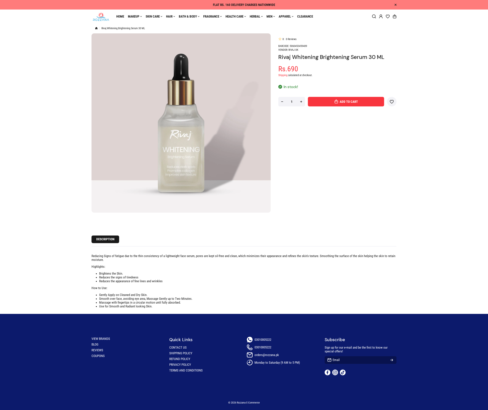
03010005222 (262, 340)
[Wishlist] (388, 16)
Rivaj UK (293, 49)
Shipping (282, 75)
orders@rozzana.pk (266, 355)
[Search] (374, 16)
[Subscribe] (391, 360)
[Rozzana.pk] (101, 16)
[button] (394, 16)
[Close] (395, 5)
